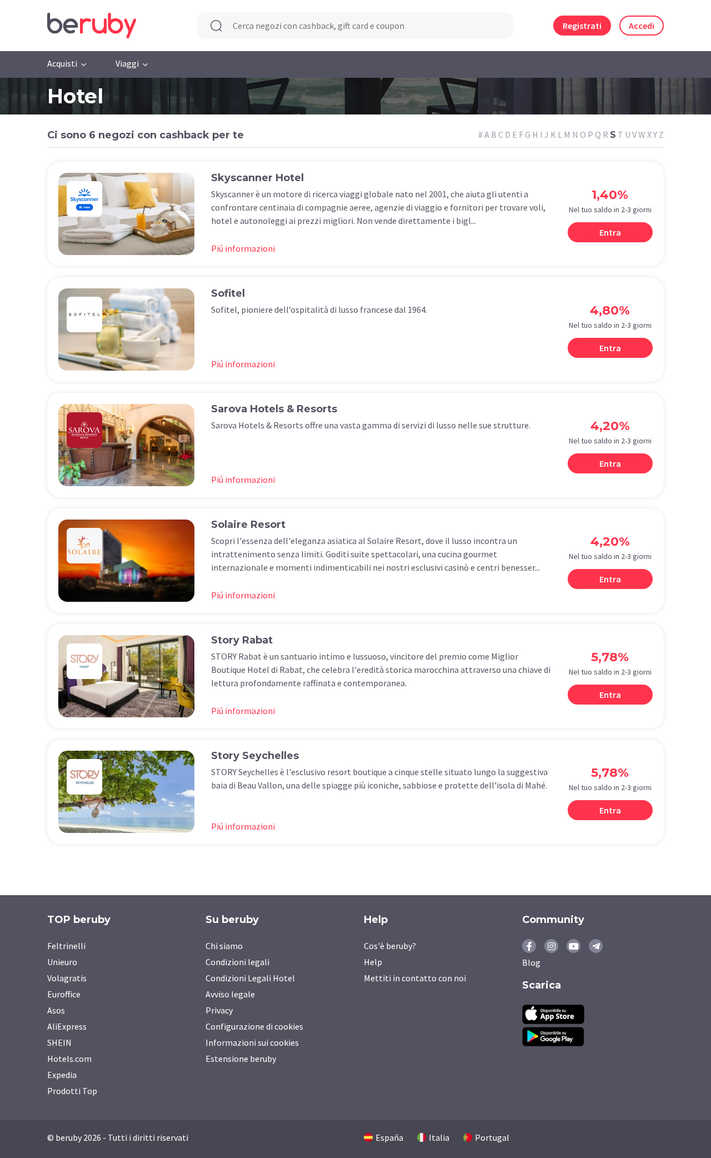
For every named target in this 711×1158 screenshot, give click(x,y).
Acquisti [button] (62, 63)
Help (373, 961)
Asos (56, 1010)
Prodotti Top (72, 1090)
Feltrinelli (66, 945)
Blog (531, 962)
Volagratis (67, 978)
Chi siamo (224, 945)
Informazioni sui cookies (252, 1042)
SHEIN (59, 1042)
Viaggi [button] (127, 63)
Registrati (582, 25)
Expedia (62, 1074)
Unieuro (62, 961)
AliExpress (67, 1026)
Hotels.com (69, 1058)
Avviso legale (230, 994)
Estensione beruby (241, 1058)
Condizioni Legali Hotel (250, 978)
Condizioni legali (237, 961)
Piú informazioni (243, 248)
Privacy (219, 1010)
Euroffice (64, 994)
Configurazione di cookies (254, 1026)
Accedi (641, 25)
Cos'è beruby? (390, 945)
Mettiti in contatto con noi (415, 978)
